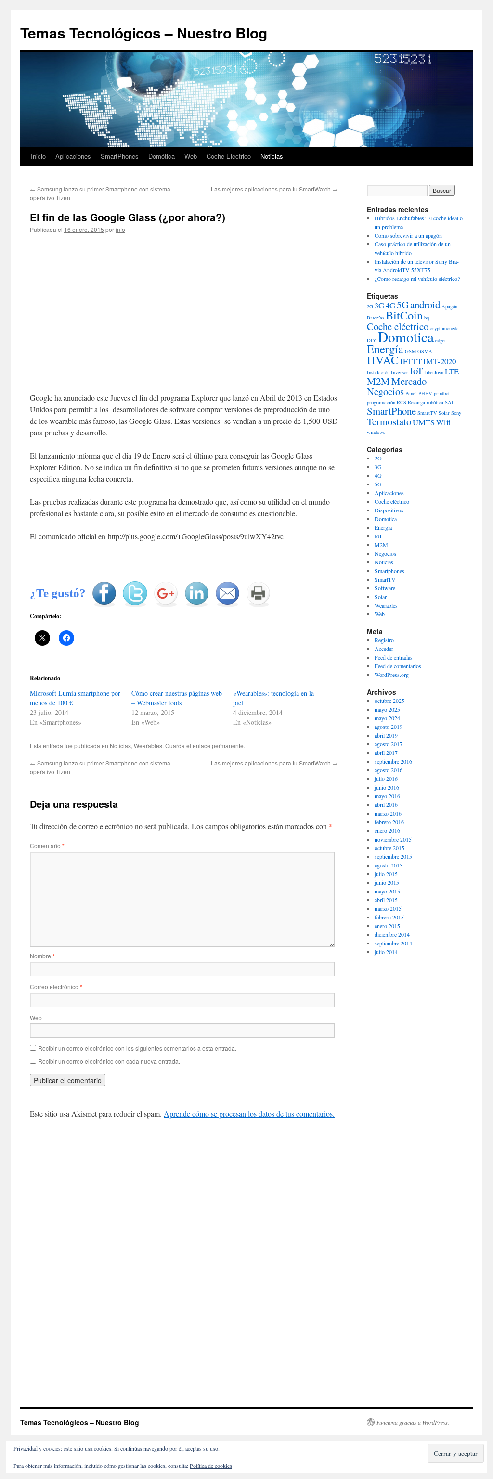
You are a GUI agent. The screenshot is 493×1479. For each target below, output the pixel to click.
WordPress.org (392, 674)
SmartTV (427, 412)
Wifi (443, 422)
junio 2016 (387, 787)
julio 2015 (386, 874)
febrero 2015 (389, 917)
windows (376, 432)
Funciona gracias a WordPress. (412, 1422)
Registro (384, 640)
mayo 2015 (387, 891)
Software (385, 588)
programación (381, 402)
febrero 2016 (389, 822)
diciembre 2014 (392, 934)
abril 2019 (386, 735)
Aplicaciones (73, 156)
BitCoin (404, 315)
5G (403, 304)
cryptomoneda (444, 328)
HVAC (383, 360)
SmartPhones (120, 156)
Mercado (409, 381)
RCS (401, 402)
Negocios (385, 391)
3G (379, 305)
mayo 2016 (387, 796)
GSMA (424, 351)
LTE (452, 371)
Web (190, 156)
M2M (378, 381)
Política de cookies (211, 1465)
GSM (410, 351)
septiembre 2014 (393, 943)
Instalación (378, 372)
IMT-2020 (439, 361)
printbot (442, 393)
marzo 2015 (388, 908)
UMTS (424, 422)
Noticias (271, 156)
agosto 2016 (388, 770)
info (120, 229)
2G (370, 306)
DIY (371, 340)
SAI (449, 402)
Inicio (38, 156)
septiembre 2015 (393, 856)
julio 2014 (386, 952)
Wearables (148, 745)
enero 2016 (387, 830)
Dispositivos (389, 510)
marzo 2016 (388, 813)
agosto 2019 (388, 726)
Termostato (389, 421)
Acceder (384, 648)
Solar (444, 412)
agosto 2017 (388, 744)
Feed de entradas (394, 657)
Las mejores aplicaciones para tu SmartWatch (274, 189)
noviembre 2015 (393, 839)
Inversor (399, 372)
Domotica (406, 336)
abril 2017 (386, 752)
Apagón (449, 306)
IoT (416, 370)
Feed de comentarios (398, 666)
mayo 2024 (387, 718)
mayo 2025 (387, 709)
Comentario (47, 846)
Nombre (42, 956)
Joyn (438, 372)
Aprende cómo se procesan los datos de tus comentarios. (249, 1114)
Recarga (416, 402)
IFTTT (411, 361)
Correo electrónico (56, 986)
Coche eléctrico (397, 326)
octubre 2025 (389, 700)
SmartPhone (391, 411)
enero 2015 (387, 926)
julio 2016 (386, 778)
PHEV (425, 393)
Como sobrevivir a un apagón (408, 235)
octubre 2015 (389, 848)
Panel (411, 393)
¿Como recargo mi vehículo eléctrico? (417, 278)
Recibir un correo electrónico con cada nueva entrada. (109, 1061)
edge (440, 340)
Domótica (161, 156)
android (425, 304)
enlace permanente (218, 745)
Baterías (375, 317)
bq (426, 317)
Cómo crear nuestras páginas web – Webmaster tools (176, 697)
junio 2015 (387, 882)
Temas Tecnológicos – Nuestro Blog (143, 32)
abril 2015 (386, 900)
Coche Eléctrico (229, 156)
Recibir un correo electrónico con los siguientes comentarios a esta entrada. (137, 1048)
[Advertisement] (184, 313)
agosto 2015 (388, 865)
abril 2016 (386, 804)
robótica (435, 402)
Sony (456, 412)
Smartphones (389, 570)
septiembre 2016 (393, 761)
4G (390, 305)
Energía (385, 349)
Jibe (429, 372)
